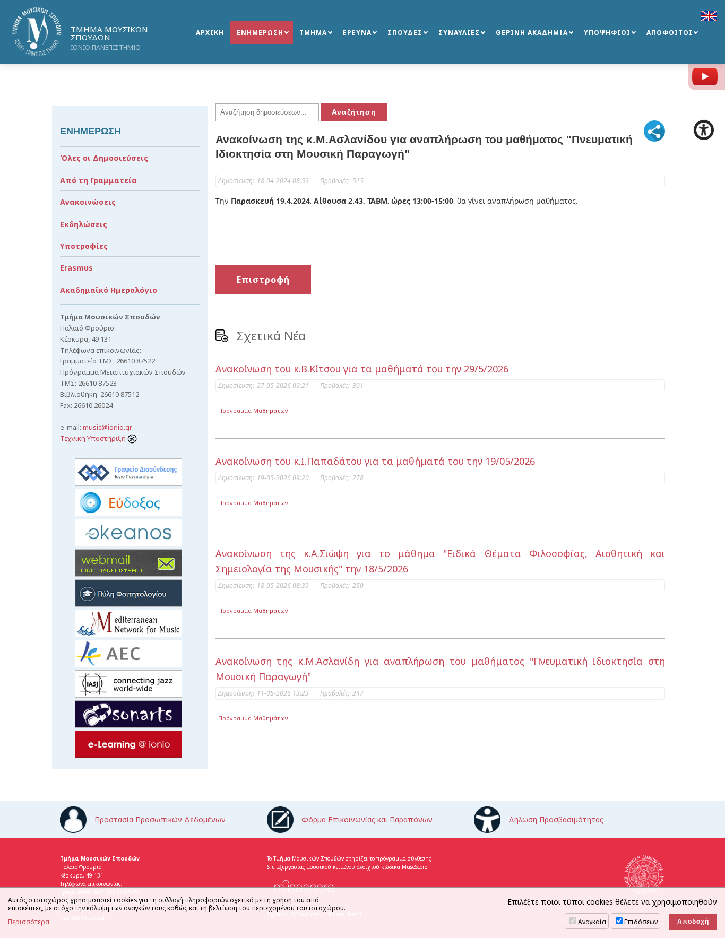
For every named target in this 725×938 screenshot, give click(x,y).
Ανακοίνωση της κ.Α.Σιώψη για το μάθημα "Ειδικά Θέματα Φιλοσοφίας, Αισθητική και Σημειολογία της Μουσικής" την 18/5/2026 (440, 561)
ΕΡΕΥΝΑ (357, 32)
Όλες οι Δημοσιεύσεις (104, 158)
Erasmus (76, 268)
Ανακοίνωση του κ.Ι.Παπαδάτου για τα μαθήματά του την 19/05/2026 (375, 461)
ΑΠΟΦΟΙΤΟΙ (669, 32)
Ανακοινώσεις (88, 202)
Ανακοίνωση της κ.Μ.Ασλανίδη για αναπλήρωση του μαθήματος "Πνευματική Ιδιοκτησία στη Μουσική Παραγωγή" (440, 669)
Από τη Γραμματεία (98, 180)
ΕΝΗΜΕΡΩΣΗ (260, 32)
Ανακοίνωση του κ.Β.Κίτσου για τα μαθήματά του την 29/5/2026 (361, 368)
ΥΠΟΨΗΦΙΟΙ (607, 32)
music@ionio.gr (107, 427)
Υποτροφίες (84, 246)
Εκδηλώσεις (83, 224)
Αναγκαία (592, 921)
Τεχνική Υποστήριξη (93, 438)
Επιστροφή (263, 279)
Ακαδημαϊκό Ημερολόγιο (108, 290)
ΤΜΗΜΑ (313, 32)
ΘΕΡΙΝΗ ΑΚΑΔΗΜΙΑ (532, 32)
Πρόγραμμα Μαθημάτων (253, 410)
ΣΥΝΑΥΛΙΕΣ (459, 32)
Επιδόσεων (641, 921)
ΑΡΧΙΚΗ (210, 32)
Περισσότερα (28, 922)
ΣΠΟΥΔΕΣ (404, 32)
